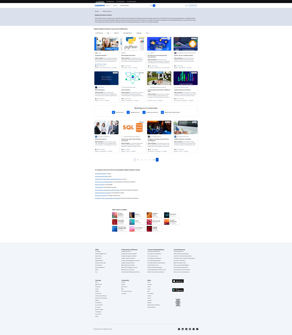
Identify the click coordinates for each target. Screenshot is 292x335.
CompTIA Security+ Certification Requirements (184, 258)
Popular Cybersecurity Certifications (182, 269)
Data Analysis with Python (102, 176)
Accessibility (150, 293)
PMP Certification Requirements (181, 267)
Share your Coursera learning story (182, 272)
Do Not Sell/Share (152, 307)
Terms (149, 287)
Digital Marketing (99, 260)
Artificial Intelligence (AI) (100, 254)
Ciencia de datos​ (99, 187)
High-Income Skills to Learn (180, 263)
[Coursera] (100, 5)
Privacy (149, 289)
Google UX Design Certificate (128, 263)
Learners (123, 282)
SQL (96, 272)
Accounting (97, 251)
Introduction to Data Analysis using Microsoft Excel (108, 179)
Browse (97, 11)
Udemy (96, 316)
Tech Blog (123, 293)
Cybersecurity (98, 256)
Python (96, 269)
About (96, 282)
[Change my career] (133, 112)
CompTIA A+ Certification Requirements (183, 256)
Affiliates (149, 302)
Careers (97, 289)
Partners (123, 284)
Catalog (97, 291)
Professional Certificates (101, 296)
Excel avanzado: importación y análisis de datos (107, 190)
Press (149, 282)
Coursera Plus (98, 293)
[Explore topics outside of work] (170, 112)
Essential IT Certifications (179, 260)
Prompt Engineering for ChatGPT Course (157, 269)
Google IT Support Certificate (128, 258)
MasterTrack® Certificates (101, 298)
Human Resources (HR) (100, 263)
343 (154, 159)
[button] (115, 5)
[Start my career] (118, 112)
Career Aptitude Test (178, 251)
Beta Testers (124, 287)
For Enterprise (98, 302)
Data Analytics (98, 258)
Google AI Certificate (126, 251)
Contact (149, 296)
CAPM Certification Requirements (181, 254)
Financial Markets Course (153, 265)
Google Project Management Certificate (130, 260)
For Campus (98, 307)
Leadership (97, 287)
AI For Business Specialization (154, 254)
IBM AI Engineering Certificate (128, 265)
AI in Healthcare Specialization (154, 258)
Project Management (100, 267)
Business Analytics (100, 184)
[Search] (154, 5)
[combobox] (134, 5)
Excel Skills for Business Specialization (156, 263)
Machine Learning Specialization (155, 267)
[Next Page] (157, 160)
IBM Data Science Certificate (127, 269)
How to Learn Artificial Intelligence (181, 265)
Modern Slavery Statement (154, 305)
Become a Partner (99, 309)
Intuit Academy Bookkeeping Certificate (130, 272)
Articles (149, 298)
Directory (150, 300)
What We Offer (98, 284)
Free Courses (98, 314)
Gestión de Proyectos (100, 195)
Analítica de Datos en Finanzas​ (103, 193)
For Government (99, 305)
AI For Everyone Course (153, 256)
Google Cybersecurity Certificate (128, 254)
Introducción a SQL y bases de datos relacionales (107, 198)
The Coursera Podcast (126, 291)
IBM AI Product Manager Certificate (129, 267)
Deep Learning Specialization (154, 260)
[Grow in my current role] (150, 112)
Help (149, 291)
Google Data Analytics (101, 174)
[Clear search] (151, 5)
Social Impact (98, 312)
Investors (150, 284)
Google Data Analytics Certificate (128, 256)
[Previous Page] (135, 160)
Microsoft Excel (98, 265)
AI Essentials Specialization (154, 251)
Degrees (97, 300)
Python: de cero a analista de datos (104, 182)
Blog (122, 289)
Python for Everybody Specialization (156, 272)
